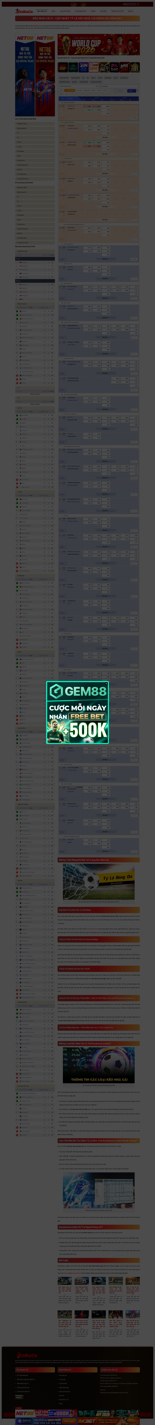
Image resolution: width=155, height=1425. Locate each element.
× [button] (106, 683)
